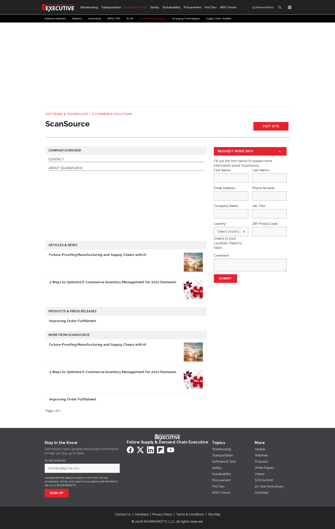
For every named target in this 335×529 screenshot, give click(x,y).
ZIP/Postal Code (265, 223)
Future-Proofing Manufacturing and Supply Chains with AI (97, 255)
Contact (56, 159)
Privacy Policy (85, 485)
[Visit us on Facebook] (130, 449)
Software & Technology (66, 114)
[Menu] (290, 7)
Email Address (225, 188)
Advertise (141, 514)
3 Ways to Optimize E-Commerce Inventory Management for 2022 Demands (112, 282)
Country (221, 223)
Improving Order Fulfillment (72, 321)
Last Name (261, 170)
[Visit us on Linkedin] (150, 449)
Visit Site (270, 126)
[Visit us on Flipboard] (160, 449)
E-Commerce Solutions (112, 114)
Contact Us (123, 514)
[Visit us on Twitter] (140, 449)
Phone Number (263, 188)
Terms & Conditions (190, 514)
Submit (225, 278)
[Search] (279, 7)
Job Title (259, 206)
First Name (223, 170)
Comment (221, 255)
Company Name (226, 206)
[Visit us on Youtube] (170, 449)
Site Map (214, 514)
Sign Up (56, 493)
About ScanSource (65, 168)
